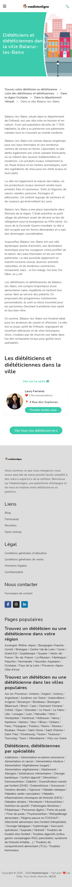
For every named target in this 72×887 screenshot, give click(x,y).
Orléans (54, 722)
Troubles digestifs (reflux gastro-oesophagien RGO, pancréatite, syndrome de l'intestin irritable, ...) (36, 838)
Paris (8, 726)
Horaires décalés (15, 790)
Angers (46, 694)
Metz (52, 714)
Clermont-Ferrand (50, 706)
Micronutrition (53, 802)
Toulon (41, 734)
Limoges (17, 714)
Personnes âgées (33, 810)
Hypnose (34, 790)
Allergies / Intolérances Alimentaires (28, 774)
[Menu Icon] (4, 6)
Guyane (42, 653)
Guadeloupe (27, 653)
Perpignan (19, 726)
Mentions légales (16, 566)
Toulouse (54, 734)
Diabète (31, 782)
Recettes (11, 525)
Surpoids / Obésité (32, 830)
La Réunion (42, 657)
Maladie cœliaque (54, 790)
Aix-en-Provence (16, 694)
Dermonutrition (15, 782)
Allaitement (48, 769)
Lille (7, 714)
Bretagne (22, 649)
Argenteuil (11, 698)
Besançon (24, 702)
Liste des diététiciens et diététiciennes (30, 93)
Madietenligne (40, 873)
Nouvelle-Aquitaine (47, 662)
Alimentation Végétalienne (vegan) (27, 765)
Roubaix (10, 730)
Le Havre (45, 710)
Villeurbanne (36, 738)
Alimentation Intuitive (49, 761)
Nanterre (10, 722)
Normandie (25, 662)
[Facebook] (8, 604)
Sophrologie (40, 826)
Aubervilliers (56, 698)
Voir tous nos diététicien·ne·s (36, 430)
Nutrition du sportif (17, 806)
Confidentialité (14, 572)
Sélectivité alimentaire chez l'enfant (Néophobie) (35, 822)
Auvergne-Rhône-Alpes (20, 645)
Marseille (40, 714)
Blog (8, 513)
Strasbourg (27, 734)
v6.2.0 (52, 876)
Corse (61, 649)
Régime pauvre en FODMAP (39, 818)
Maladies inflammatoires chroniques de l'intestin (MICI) (33, 796)
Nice (33, 722)
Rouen (21, 730)
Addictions (11, 757)
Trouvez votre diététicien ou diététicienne (31, 89)
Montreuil (28, 718)
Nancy (55, 718)
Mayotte (10, 662)
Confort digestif (30, 778)
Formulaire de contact (18, 593)
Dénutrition (50, 778)
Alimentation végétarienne (22, 769)
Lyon (29, 714)
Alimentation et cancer (19, 761)
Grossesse (58, 786)
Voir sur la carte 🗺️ (36, 381)
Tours (22, 738)
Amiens (34, 694)
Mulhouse (42, 718)
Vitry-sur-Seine (57, 738)
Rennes (56, 726)
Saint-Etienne (54, 730)
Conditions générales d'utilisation (26, 553)
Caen (33, 706)
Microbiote (36, 802)
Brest (24, 706)
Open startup (13, 532)
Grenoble (30, 710)
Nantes (23, 722)
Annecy (58, 694)
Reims (45, 726)
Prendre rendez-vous (43, 410)
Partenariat (12, 519)
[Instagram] (16, 604)
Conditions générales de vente (24, 559)
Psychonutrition (37, 814)
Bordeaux (38, 702)
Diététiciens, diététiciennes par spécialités (32, 748)
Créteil (9, 710)
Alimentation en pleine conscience (42, 757)
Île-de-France (24, 657)
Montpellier (12, 718)
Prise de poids (15, 814)
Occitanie (10, 666)
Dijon (19, 710)
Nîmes (42, 722)
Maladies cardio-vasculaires (22, 794)
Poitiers (34, 726)
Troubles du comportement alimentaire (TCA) (28, 844)
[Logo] (36, 6)
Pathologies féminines (45, 806)
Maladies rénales (15, 802)
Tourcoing (11, 738)
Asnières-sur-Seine (33, 698)
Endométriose (39, 786)
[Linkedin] (24, 604)
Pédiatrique (12, 810)
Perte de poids (56, 810)
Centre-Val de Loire (42, 649)
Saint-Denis (35, 730)
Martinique (59, 657)
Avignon (10, 702)
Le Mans (58, 710)
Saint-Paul (11, 734)
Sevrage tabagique (18, 826)
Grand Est (11, 653)
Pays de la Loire (29, 666)
